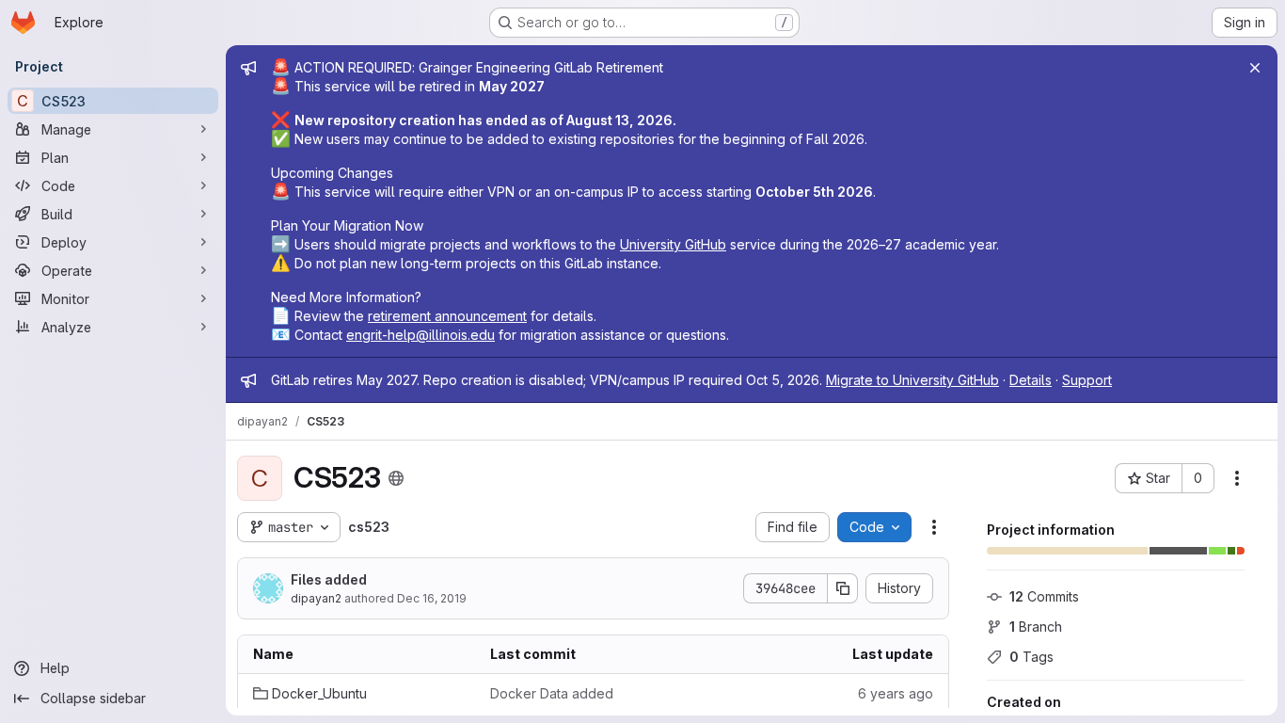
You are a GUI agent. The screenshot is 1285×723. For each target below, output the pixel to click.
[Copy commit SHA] (843, 588)
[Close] (1255, 67)
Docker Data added (551, 693)
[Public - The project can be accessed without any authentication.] (396, 478)
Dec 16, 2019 (432, 598)
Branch (1035, 627)
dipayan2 (316, 598)
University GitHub (673, 244)
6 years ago (895, 693)
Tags (1031, 657)
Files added (329, 579)
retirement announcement (447, 316)
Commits (1044, 596)
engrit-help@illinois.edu (420, 335)
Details (1030, 380)
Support (1087, 380)
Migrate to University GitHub (912, 380)
